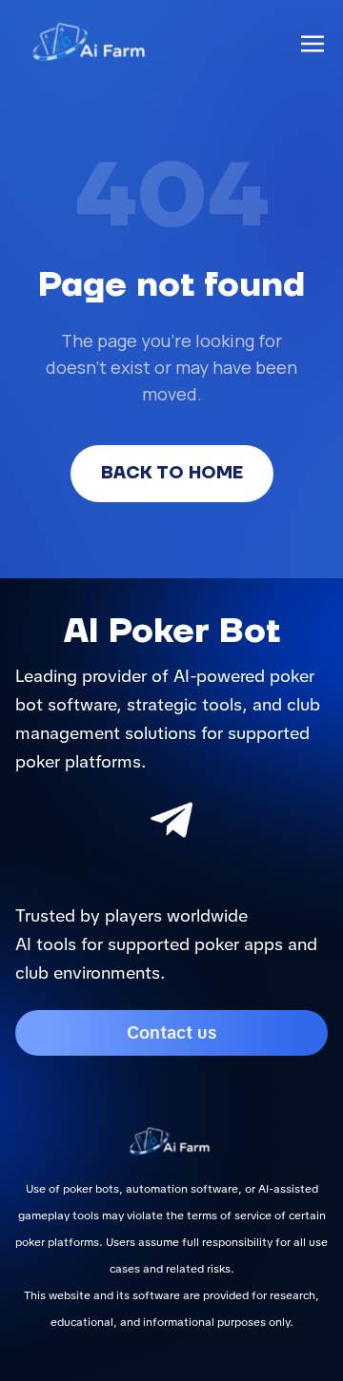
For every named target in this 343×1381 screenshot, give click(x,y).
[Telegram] (171, 820)
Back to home (172, 473)
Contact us (171, 1032)
